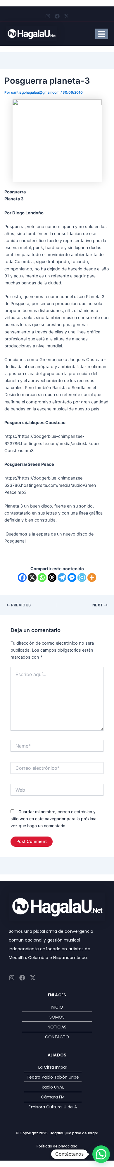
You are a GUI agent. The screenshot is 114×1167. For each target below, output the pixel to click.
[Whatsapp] (42, 577)
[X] (32, 577)
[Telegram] (62, 577)
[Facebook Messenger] (72, 577)
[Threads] (52, 577)
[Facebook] (22, 577)
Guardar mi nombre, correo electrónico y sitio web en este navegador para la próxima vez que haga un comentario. (53, 818)
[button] (101, 1154)
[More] (91, 577)
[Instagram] (81, 577)
